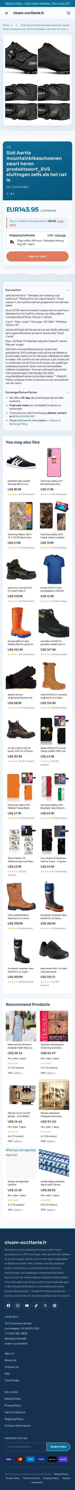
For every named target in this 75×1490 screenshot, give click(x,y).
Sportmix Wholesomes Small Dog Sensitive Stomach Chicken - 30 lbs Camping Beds (52, 1046)
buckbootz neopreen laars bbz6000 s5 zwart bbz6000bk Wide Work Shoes (21, 970)
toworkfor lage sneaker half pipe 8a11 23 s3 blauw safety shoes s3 (19, 483)
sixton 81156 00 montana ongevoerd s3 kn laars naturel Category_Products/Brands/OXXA (54, 696)
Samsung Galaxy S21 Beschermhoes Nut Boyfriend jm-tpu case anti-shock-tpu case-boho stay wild (54, 483)
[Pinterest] (54, 1305)
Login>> (18, 1072)
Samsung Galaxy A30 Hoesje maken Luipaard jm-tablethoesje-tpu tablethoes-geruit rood (52, 536)
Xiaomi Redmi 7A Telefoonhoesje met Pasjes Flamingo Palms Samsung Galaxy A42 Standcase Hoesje (21, 860)
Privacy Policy (13, 1405)
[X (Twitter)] (45, 1305)
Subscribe (58, 1446)
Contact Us (12, 1367)
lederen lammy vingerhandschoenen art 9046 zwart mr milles (20, 696)
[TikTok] (36, 1305)
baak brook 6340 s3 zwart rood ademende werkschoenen (54, 970)
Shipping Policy (14, 1419)
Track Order (12, 1380)
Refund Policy (13, 1398)
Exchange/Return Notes (21, 392)
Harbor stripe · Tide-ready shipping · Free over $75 (37, 3)
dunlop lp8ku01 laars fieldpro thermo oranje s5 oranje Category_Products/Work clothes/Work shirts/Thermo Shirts (20, 643)
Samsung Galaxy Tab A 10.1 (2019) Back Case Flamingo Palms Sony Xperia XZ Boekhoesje (19, 536)
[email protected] (25, 416)
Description (13, 290)
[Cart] (68, 13)
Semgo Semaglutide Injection (18, 1183)
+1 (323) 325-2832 (16, 1333)
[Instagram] (18, 1305)
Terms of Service (15, 1412)
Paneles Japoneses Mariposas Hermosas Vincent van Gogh (51, 1115)
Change (60, 235)
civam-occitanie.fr (28, 13)
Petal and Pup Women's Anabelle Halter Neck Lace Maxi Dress (21, 1046)
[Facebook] (8, 1305)
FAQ (7, 1373)
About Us (10, 1360)
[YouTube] (27, 1305)
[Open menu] (6, 13)
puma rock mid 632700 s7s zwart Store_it (20, 589)
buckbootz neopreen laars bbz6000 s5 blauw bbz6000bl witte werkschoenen (54, 917)
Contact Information (18, 1425)
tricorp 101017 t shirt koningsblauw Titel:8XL (52, 589)
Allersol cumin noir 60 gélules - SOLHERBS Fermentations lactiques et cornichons (21, 1115)
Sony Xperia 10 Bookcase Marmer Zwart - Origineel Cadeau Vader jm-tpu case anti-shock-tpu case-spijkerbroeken (54, 860)
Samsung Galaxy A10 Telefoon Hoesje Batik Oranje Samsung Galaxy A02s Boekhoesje (20, 807)
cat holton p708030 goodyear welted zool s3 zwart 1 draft (53, 643)
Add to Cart (37, 256)
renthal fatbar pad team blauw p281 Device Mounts (53, 1183)
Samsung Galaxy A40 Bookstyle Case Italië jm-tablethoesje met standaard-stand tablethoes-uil (53, 807)
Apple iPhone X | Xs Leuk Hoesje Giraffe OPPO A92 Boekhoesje (54, 750)
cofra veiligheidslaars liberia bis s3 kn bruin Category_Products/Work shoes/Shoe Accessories (20, 917)
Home (6, 25)
